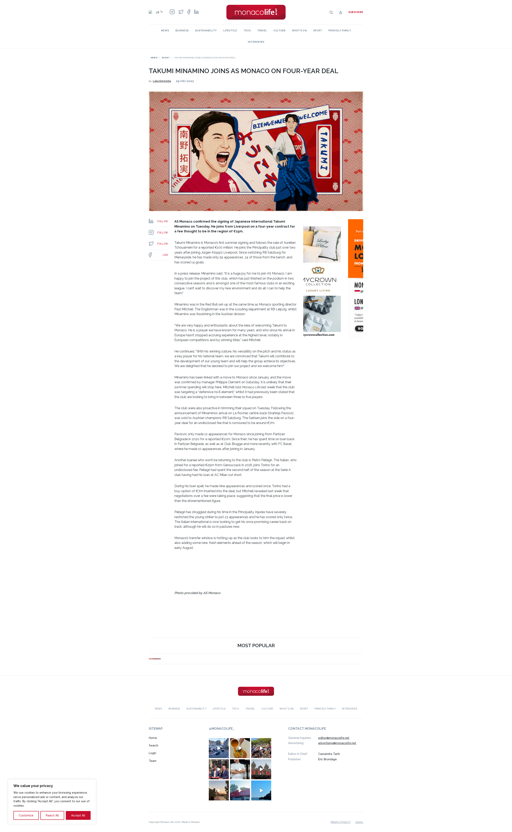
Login (152, 753)
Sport (317, 30)
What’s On (299, 30)
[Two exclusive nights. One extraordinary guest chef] (240, 769)
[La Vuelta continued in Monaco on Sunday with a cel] (261, 748)
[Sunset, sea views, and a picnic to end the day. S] (219, 790)
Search (153, 745)
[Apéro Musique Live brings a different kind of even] (240, 790)
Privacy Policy (340, 822)
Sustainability (206, 30)
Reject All (52, 815)
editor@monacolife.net (333, 737)
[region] (52, 801)
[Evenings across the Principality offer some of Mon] (219, 748)
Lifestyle (230, 30)
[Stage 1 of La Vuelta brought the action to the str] (219, 769)
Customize (26, 815)
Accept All (78, 815)
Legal (359, 822)
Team (152, 760)
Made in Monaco (190, 821)
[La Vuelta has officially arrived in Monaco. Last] (261, 769)
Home (153, 737)
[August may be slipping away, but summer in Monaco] (240, 748)
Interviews (256, 42)
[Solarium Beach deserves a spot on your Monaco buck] (261, 790)
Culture (279, 30)
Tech (247, 30)
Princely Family (339, 30)
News (165, 30)
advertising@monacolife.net (337, 743)
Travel (262, 30)
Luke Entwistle (162, 81)
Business (182, 30)
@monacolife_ (221, 728)
